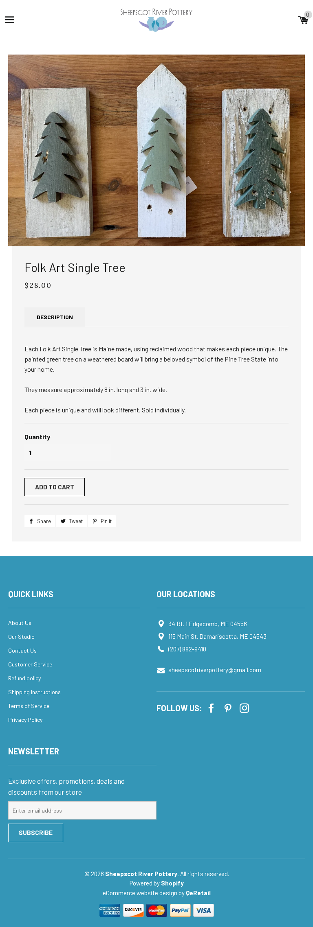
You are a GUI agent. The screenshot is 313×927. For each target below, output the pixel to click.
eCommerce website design (141, 892)
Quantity (37, 436)
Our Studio (21, 636)
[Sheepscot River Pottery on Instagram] (245, 707)
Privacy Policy (25, 719)
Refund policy (24, 678)
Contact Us (22, 650)
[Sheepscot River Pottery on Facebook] (212, 707)
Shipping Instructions (34, 691)
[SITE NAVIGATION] (9, 19)
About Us (19, 622)
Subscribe (36, 832)
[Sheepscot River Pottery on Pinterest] (228, 707)
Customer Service (30, 664)
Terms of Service (28, 705)
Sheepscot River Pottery (141, 873)
